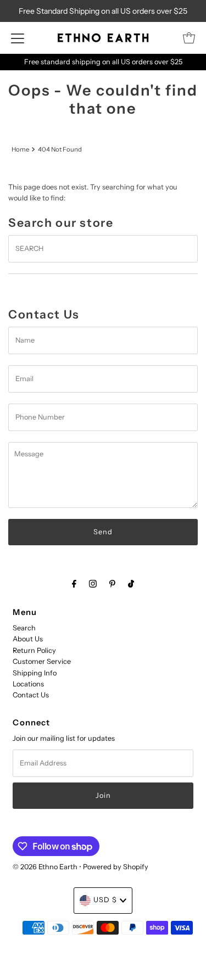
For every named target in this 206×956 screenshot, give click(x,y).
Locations (28, 684)
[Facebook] (74, 583)
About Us (28, 639)
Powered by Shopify (115, 867)
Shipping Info (35, 673)
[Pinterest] (112, 583)
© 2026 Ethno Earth (45, 867)
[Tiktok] (131, 583)
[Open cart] (189, 38)
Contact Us (31, 695)
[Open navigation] (17, 38)
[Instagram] (93, 583)
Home (20, 149)
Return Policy (34, 650)
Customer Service (42, 661)
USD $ (105, 900)
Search (24, 628)
